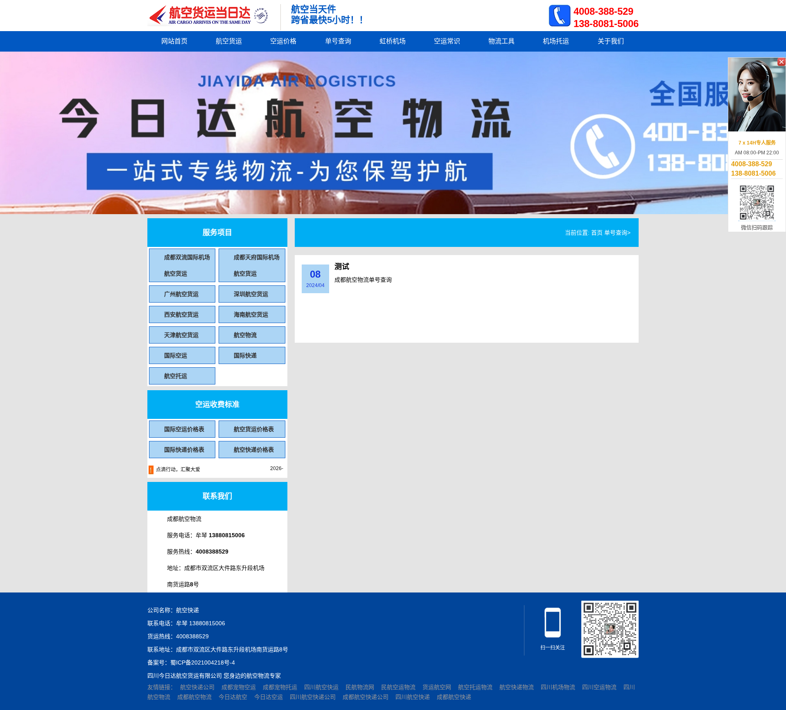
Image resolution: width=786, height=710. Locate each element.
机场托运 (556, 41)
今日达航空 (234, 697)
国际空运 (175, 355)
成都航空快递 (454, 697)
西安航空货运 (181, 314)
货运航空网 (437, 687)
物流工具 (501, 41)
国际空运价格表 (184, 429)
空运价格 (283, 41)
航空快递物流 (517, 687)
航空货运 (229, 41)
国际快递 (245, 355)
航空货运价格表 (254, 429)
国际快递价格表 (184, 449)
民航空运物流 (399, 687)
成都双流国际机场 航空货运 (187, 265)
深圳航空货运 (251, 294)
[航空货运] (208, 17)
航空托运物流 (476, 687)
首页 (597, 232)
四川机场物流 (559, 687)
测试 (341, 266)
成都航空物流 (195, 697)
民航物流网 (361, 687)
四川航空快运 (322, 687)
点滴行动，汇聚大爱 (178, 470)
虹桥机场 (392, 41)
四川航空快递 (413, 697)
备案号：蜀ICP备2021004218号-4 (191, 662)
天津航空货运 (181, 335)
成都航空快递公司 (366, 697)
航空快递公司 (198, 687)
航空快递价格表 (254, 449)
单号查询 (338, 41)
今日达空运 (269, 697)
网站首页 (174, 41)
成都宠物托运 (281, 687)
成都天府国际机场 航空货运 (257, 265)
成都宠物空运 (239, 687)
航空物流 (245, 335)
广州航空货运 (181, 294)
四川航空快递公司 (313, 697)
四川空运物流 (600, 687)
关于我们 (611, 41)
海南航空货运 (251, 314)
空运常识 (447, 41)
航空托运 (175, 376)
